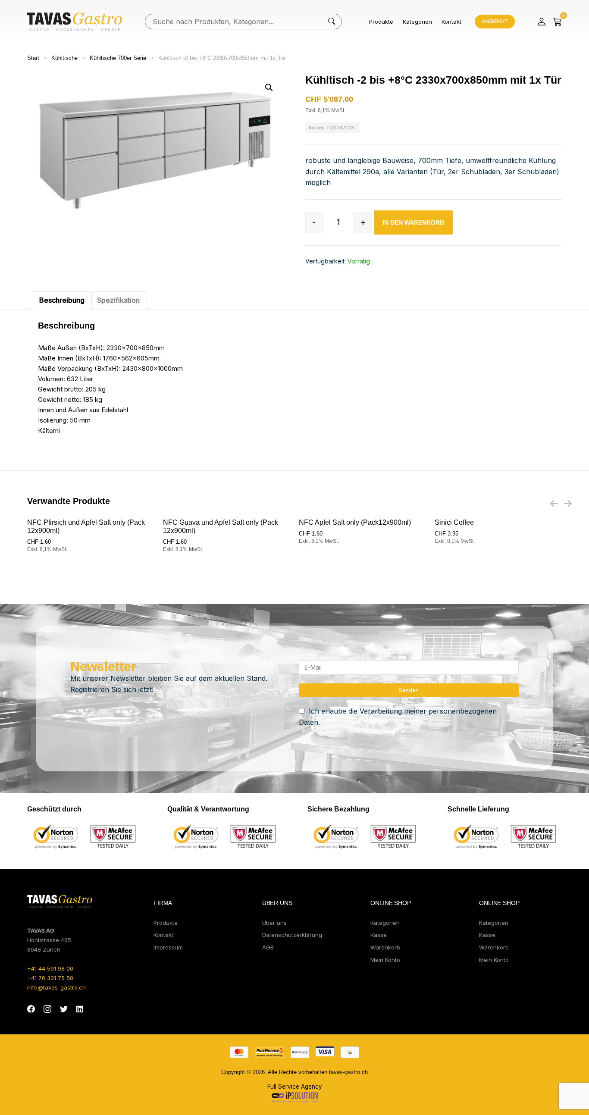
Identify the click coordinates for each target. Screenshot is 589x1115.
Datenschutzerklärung (292, 934)
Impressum (168, 947)
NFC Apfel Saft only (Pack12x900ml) (355, 522)
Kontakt (451, 21)
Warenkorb (385, 947)
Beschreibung (62, 300)
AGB (268, 947)
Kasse (378, 934)
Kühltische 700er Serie (118, 58)
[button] (269, 87)
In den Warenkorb (413, 222)
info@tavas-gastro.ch (56, 987)
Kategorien (417, 21)
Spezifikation (118, 300)
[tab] (62, 300)
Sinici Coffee (454, 522)
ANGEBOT (495, 21)
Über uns (274, 922)
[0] (557, 21)
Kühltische (64, 58)
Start (33, 58)
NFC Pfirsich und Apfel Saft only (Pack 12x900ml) (86, 526)
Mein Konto (385, 959)
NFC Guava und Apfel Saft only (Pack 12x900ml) (220, 526)
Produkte (381, 21)
